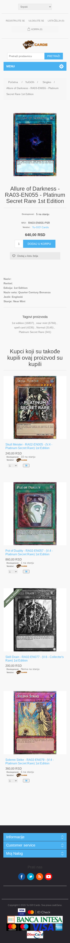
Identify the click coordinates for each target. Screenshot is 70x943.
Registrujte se (15, 20)
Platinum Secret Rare (31, 331)
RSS (39, 876)
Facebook (21, 876)
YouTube (48, 876)
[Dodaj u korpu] (26, 465)
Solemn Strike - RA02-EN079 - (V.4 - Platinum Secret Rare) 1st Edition (29, 761)
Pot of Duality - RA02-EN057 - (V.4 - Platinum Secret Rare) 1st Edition (29, 552)
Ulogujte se (36, 20)
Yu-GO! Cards (40, 227)
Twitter (30, 876)
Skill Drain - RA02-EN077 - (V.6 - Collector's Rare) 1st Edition (34, 658)
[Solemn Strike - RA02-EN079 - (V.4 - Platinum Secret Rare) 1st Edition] (35, 722)
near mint (41, 323)
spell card (20, 327)
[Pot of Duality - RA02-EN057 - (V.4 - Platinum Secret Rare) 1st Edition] (35, 513)
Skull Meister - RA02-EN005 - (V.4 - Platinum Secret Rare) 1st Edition (28, 446)
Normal (40, 327)
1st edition (18, 323)
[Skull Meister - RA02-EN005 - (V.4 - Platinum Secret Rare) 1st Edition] (35, 407)
